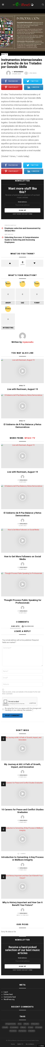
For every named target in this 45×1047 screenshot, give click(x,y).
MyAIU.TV (20, 1044)
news (31, 1027)
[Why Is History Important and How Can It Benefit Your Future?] (22, 886)
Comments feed (10, 997)
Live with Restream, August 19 (22, 389)
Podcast (39, 1027)
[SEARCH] (43, 4)
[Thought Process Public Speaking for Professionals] (22, 584)
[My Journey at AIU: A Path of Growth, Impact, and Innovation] (22, 748)
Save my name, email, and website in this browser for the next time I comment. (21, 693)
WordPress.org (9, 999)
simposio (23, 1031)
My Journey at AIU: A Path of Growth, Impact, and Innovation (22, 765)
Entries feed (8, 994)
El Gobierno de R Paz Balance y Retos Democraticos (22, 425)
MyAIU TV (22, 385)
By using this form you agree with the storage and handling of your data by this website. (23, 709)
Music (24, 1027)
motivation (15, 1027)
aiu (20, 1024)
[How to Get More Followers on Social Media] (22, 541)
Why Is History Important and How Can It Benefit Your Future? (22, 903)
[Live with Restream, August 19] (22, 371)
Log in (6, 992)
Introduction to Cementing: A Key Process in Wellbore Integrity (22, 858)
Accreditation (30, 1044)
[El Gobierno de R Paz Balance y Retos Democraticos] (22, 406)
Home (13, 1044)
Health (6, 1027)
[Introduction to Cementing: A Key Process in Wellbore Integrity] (22, 839)
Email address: (22, 202)
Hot (3, 738)
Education (36, 1024)
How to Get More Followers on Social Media (22, 557)
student (32, 1031)
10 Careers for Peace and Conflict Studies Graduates (22, 811)
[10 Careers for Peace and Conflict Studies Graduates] (22, 794)
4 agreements (11, 1024)
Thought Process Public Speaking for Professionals (22, 601)
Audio (27, 1024)
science (13, 1031)
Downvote (34, 263)
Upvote (10, 263)
